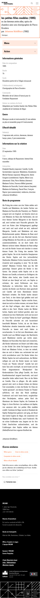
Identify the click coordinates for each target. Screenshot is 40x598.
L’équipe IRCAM (7, 544)
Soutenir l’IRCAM (8, 551)
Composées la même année (12, 456)
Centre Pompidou (7, 553)
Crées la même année (21, 452)
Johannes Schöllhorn (14, 31)
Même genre (8, 452)
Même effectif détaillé (10, 461)
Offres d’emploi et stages (10, 542)
